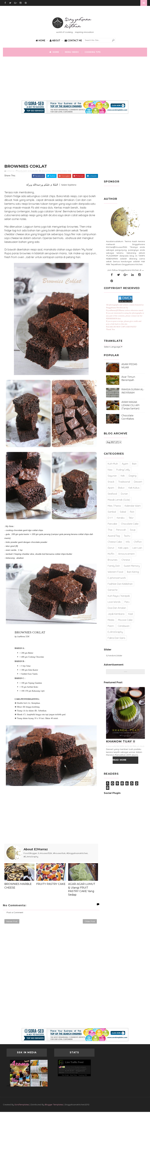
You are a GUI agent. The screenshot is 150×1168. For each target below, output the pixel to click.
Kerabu (121, 517)
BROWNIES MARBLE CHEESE (18, 885)
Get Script (65, 1075)
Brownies (46, 171)
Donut (111, 547)
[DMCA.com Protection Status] (125, 302)
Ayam (125, 463)
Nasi (110, 469)
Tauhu (127, 535)
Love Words (114, 601)
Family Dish (114, 565)
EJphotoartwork (117, 577)
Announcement (126, 553)
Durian (124, 493)
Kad (130, 613)
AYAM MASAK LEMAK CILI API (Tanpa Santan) (130, 405)
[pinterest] (25, 3)
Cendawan (123, 625)
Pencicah (121, 529)
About (56, 40)
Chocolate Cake (59, 171)
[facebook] (5, 3)
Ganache (112, 589)
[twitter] (10, 3)
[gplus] (15, 3)
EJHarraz (110, 746)
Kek (69, 171)
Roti (132, 511)
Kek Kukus (133, 487)
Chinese (125, 559)
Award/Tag (114, 535)
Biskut (121, 487)
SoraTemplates (22, 1104)
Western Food (115, 571)
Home (41, 40)
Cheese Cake (115, 541)
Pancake (112, 523)
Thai (110, 529)
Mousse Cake (125, 619)
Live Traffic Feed (74, 1062)
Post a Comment (15, 912)
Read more (119, 760)
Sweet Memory (132, 565)
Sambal (112, 511)
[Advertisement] (75, 80)
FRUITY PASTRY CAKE (50, 884)
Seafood (112, 493)
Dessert (138, 481)
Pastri (111, 625)
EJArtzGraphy (115, 631)
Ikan (134, 463)
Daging (132, 475)
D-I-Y (110, 517)
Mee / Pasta (114, 505)
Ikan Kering (133, 571)
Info (128, 541)
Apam (111, 487)
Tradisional (124, 481)
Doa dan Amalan (117, 607)
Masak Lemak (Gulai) (119, 499)
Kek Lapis (123, 547)
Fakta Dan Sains (116, 637)
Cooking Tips (93, 52)
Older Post (90, 921)
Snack (111, 481)
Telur (131, 517)
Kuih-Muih (113, 463)
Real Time (73, 1075)
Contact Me (74, 40)
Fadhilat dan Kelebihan (120, 583)
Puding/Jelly (123, 469)
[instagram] (20, 3)
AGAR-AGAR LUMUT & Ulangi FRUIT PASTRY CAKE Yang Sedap (81, 889)
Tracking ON (82, 1075)
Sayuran (112, 475)
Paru (127, 601)
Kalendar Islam (133, 505)
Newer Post (11, 921)
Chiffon (138, 541)
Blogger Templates (54, 1104)
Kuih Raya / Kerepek (119, 595)
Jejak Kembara (116, 613)
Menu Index (72, 52)
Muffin (111, 553)
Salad (123, 511)
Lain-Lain (137, 547)
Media (111, 619)
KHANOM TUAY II (120, 741)
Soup (132, 529)
